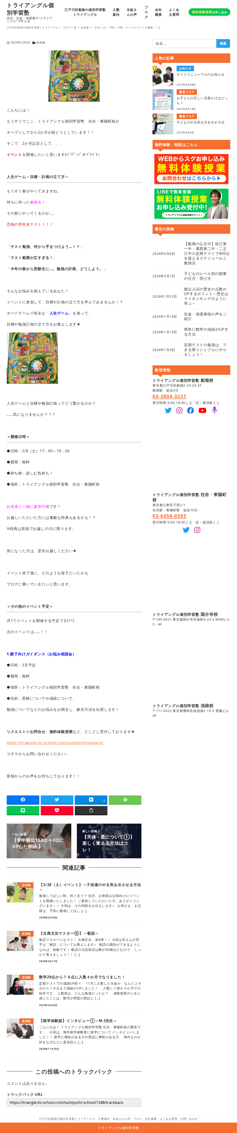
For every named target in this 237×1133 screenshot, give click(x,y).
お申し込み (209, 12)
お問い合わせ (189, 1119)
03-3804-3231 (169, 396)
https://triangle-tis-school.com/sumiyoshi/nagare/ (55, 742)
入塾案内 (104, 1119)
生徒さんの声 (122, 1119)
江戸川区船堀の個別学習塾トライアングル (67, 1119)
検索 (223, 43)
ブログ (137, 1119)
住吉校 (40, 42)
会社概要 (151, 1119)
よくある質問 (169, 1119)
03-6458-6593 (169, 516)
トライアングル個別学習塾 (30, 8)
